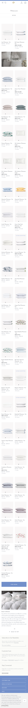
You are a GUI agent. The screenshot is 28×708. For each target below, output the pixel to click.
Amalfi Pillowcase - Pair (6, 224)
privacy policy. (5, 705)
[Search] (5, 2)
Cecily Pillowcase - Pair (19, 467)
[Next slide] (26, 14)
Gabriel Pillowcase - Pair (20, 116)
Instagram (5, 673)
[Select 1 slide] (6, 39)
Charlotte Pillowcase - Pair (20, 545)
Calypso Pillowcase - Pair (6, 88)
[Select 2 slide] (8, 39)
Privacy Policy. (16, 642)
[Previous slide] (2, 14)
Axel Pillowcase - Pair (6, 42)
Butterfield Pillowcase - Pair (20, 414)
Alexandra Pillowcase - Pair (7, 199)
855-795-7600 (11, 660)
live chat (16, 660)
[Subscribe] (25, 645)
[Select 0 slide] (5, 39)
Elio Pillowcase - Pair (5, 116)
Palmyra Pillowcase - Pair (6, 143)
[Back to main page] (13, 2)
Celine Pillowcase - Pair (6, 495)
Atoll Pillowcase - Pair (6, 305)
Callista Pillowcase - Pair (20, 440)
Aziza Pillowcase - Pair (6, 331)
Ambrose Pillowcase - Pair (7, 252)
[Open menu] (2, 2)
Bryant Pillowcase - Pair (6, 414)
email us (5, 660)
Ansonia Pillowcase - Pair (20, 252)
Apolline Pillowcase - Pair (6, 278)
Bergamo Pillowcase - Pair (20, 387)
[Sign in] (21, 2)
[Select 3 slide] (9, 39)
